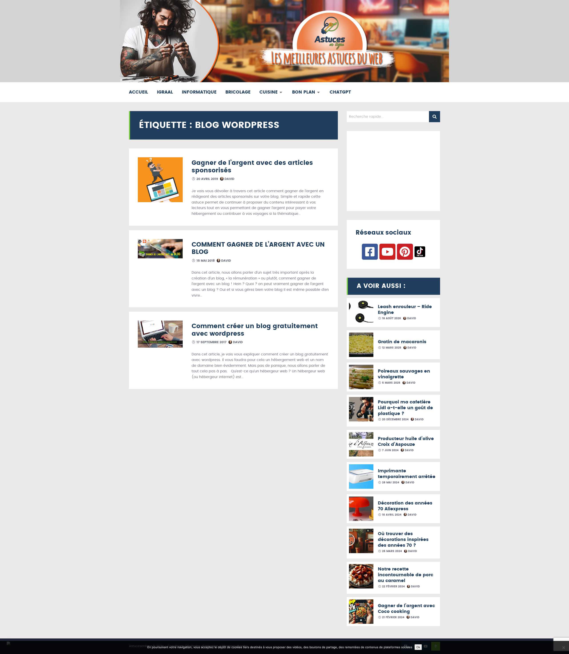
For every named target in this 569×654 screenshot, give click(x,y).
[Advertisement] (393, 171)
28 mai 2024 (390, 482)
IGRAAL (165, 92)
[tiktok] (419, 251)
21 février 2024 (392, 617)
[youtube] (387, 252)
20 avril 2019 (207, 179)
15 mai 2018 (205, 260)
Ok (418, 647)
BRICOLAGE (237, 92)
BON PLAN (303, 92)
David (229, 179)
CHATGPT (340, 92)
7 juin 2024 (390, 450)
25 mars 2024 (391, 551)
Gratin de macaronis (402, 342)
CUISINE (268, 92)
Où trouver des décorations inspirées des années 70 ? (403, 540)
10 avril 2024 (391, 514)
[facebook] (370, 252)
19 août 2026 (391, 318)
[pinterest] (405, 252)
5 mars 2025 (390, 382)
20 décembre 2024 (395, 419)
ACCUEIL (138, 92)
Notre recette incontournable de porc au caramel (405, 575)
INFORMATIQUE (199, 92)
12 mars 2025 (391, 347)
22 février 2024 (393, 586)
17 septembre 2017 (211, 342)
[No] (563, 647)
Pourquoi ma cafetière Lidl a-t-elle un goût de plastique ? (405, 408)
